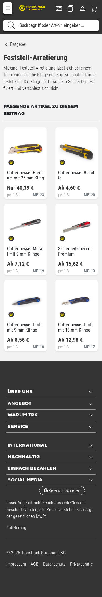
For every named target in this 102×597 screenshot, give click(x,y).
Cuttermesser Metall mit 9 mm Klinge (25, 251)
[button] (7, 8)
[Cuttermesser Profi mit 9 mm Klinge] (16, 312)
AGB (35, 564)
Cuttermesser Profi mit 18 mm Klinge (75, 327)
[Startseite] (32, 8)
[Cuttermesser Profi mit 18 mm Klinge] (67, 312)
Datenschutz (54, 564)
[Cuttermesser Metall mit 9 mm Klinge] (16, 236)
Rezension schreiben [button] (64, 490)
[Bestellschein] (58, 8)
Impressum (16, 564)
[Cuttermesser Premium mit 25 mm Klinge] (16, 160)
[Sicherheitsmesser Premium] (67, 236)
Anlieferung (16, 527)
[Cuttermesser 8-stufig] (67, 160)
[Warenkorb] (94, 8)
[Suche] (11, 25)
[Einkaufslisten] (70, 8)
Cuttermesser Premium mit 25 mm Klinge (25, 178)
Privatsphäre (81, 564)
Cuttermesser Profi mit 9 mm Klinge (24, 327)
